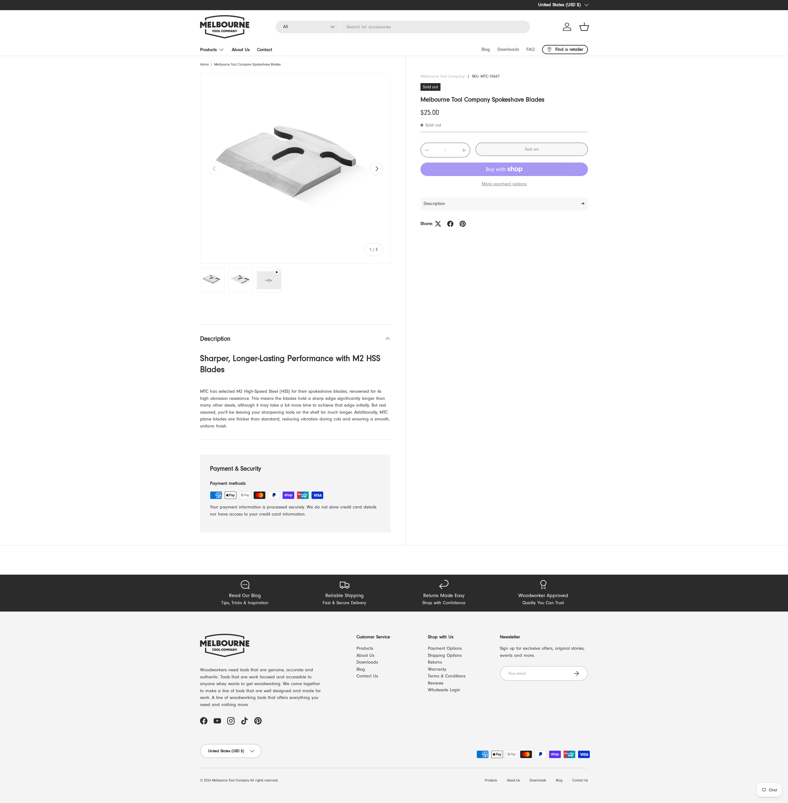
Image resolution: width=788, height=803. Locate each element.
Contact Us (367, 676)
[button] (584, 27)
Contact (264, 49)
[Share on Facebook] (450, 224)
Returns (435, 662)
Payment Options (445, 648)
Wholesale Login (444, 690)
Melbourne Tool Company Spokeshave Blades (247, 64)
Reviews (435, 683)
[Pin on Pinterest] (462, 224)
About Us (241, 49)
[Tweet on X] (438, 224)
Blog (485, 49)
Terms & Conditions (446, 676)
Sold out (531, 149)
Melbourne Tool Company (442, 76)
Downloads (508, 49)
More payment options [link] (504, 184)
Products (208, 49)
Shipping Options (445, 655)
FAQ (530, 49)
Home (204, 64)
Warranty (437, 669)
